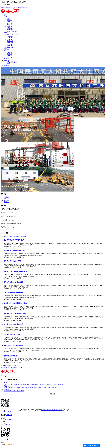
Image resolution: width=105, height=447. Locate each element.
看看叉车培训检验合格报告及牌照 (15, 250)
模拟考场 (6, 60)
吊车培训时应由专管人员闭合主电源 (15, 271)
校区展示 (6, 49)
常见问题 (9, 57)
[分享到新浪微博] (4, 444)
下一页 (15, 367)
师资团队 (9, 20)
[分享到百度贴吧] (10, 444)
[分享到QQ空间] (13, 444)
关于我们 (6, 386)
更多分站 (9, 415)
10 (13, 367)
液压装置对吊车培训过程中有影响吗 (15, 313)
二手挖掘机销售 (8, 419)
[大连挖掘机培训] (37, 141)
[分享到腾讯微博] (6, 444)
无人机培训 (10, 47)
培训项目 (6, 33)
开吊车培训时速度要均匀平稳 (13, 293)
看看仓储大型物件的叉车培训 (13, 282)
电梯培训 (9, 44)
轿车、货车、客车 (12, 62)
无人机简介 (10, 29)
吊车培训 (9, 39)
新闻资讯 (16, 236)
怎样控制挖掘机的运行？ (12, 356)
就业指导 (9, 55)
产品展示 (6, 382)
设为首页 (3, 7)
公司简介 (9, 18)
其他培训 (9, 45)
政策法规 (9, 54)
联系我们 (9, 23)
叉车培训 (9, 37)
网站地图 (8, 7)
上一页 (5, 367)
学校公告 (9, 24)
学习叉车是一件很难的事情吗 (13, 345)
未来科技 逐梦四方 (12, 31)
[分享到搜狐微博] (12, 444)
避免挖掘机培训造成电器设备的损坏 (15, 303)
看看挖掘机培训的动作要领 (12, 261)
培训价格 (9, 26)
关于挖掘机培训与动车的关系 (13, 324)
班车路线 (9, 28)
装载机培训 (10, 42)
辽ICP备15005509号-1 (6, 411)
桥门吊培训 (10, 41)
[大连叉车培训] (37, 166)
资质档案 (9, 21)
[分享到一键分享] (3, 444)
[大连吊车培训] (37, 191)
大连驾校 (43, 410)
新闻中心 (6, 50)
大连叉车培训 (58, 410)
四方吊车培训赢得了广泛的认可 (14, 240)
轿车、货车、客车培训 (13, 34)
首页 (5, 15)
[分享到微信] (15, 444)
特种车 (8, 63)
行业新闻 (9, 52)
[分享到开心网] (8, 444)
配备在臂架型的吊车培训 (12, 335)
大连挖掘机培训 (50, 410)
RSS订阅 (14, 7)
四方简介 (6, 16)
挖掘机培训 (10, 36)
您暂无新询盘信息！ (23, 7)
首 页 (11, 236)
